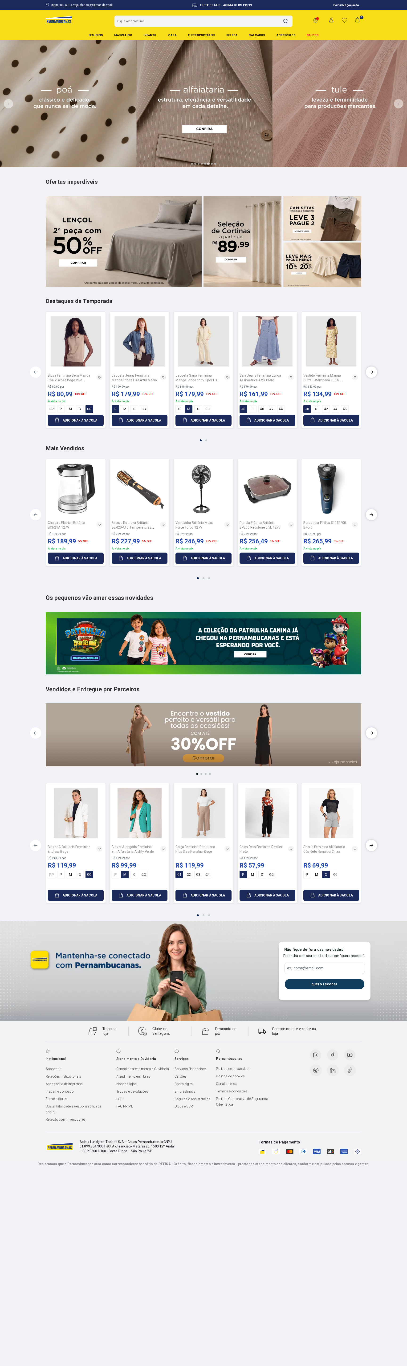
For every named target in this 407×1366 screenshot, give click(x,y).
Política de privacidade (233, 1069)
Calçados (257, 35)
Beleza (231, 35)
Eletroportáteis (201, 35)
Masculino (123, 35)
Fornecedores (56, 1099)
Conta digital (184, 1084)
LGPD (120, 1099)
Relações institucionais (63, 1076)
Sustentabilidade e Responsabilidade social (73, 1109)
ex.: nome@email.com (305, 968)
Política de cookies (230, 1076)
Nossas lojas (126, 1084)
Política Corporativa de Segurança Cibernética (242, 1101)
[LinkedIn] (333, 1070)
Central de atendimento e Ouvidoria (142, 1069)
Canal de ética (226, 1084)
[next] (371, 372)
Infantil (150, 35)
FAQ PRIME (124, 1106)
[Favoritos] (344, 20)
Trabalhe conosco (60, 1091)
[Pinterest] (316, 1070)
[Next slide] (398, 103)
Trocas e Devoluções (132, 1091)
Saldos (312, 35)
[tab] (192, 164)
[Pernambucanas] (59, 20)
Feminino (96, 35)
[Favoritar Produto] (99, 377)
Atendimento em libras (133, 1076)
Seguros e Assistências (193, 1099)
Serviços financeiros (190, 1069)
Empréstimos (185, 1091)
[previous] (35, 372)
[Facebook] (332, 1055)
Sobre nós (53, 1069)
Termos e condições (232, 1091)
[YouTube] (349, 1055)
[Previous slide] (8, 103)
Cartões (181, 1076)
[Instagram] (315, 1055)
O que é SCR (184, 1106)
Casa (172, 35)
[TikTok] (350, 1070)
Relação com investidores (65, 1119)
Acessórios (285, 35)
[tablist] (203, 437)
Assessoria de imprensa (64, 1084)
